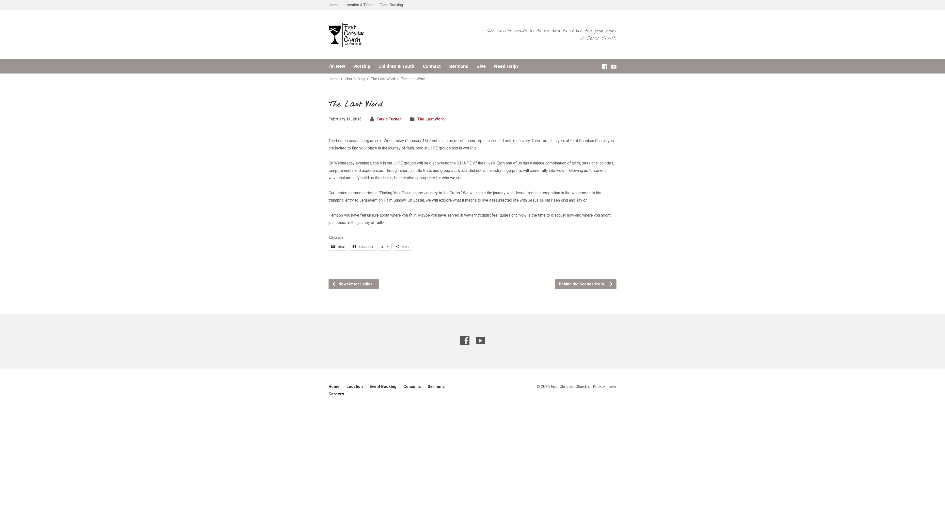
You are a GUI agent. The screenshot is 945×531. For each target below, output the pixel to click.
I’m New (337, 66)
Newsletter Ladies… (356, 284)
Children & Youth (396, 66)
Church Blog (355, 79)
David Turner (389, 119)
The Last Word (383, 79)
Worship (361, 66)
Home (334, 5)
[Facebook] (604, 66)
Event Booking (391, 5)
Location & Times (359, 5)
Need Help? (506, 66)
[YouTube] (613, 66)
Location (354, 386)
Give (481, 66)
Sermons (458, 66)
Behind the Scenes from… (583, 284)
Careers (336, 394)
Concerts (412, 386)
